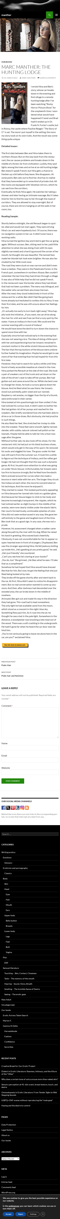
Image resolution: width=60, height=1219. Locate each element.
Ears (8, 910)
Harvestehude (10, 1031)
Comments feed (8, 1187)
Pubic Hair (8, 663)
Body (5, 878)
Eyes (8, 894)
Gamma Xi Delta (10, 1026)
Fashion (8, 1036)
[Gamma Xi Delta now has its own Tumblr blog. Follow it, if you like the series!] (17, 807)
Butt (8, 947)
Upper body (9, 915)
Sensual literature (11, 968)
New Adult (6, 999)
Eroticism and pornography (15, 868)
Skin (6, 884)
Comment (7, 705)
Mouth (9, 905)
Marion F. (7, 1020)
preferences (14, 1206)
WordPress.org (8, 1192)
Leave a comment (48, 78)
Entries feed (6, 1182)
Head (6, 889)
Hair (8, 899)
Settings (33, 1214)
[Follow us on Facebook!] (3, 807)
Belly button (11, 920)
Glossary (8, 863)
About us (5, 1135)
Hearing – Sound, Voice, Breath (18, 984)
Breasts (9, 926)
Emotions (7, 857)
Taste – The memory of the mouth (19, 978)
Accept (8, 1214)
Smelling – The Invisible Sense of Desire (22, 989)
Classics (8, 873)
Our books (6, 62)
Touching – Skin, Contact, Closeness (20, 973)
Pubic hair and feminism (12, 674)
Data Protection (8, 1124)
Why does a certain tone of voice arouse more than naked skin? (29, 1079)
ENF (6, 962)
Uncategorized (8, 1005)
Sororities (8, 1047)
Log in (4, 1176)
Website (5, 767)
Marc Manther (29, 78)
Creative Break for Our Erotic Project (18, 1066)
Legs (8, 936)
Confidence (9, 1041)
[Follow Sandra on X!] (8, 807)
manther (6, 15)
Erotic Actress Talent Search (15, 1015)
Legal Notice (7, 1130)
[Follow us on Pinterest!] (13, 807)
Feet (8, 941)
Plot (5, 957)
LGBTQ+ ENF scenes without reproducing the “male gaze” (27, 1100)
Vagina (9, 952)
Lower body (9, 931)
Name (4, 743)
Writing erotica (8, 852)
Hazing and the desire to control (15, 1105)
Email (4, 755)
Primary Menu (56, 14)
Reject (20, 1214)
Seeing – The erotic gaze (15, 994)
